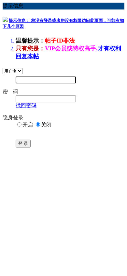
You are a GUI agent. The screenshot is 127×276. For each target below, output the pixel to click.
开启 (27, 125)
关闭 (46, 125)
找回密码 (26, 105)
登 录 (23, 143)
